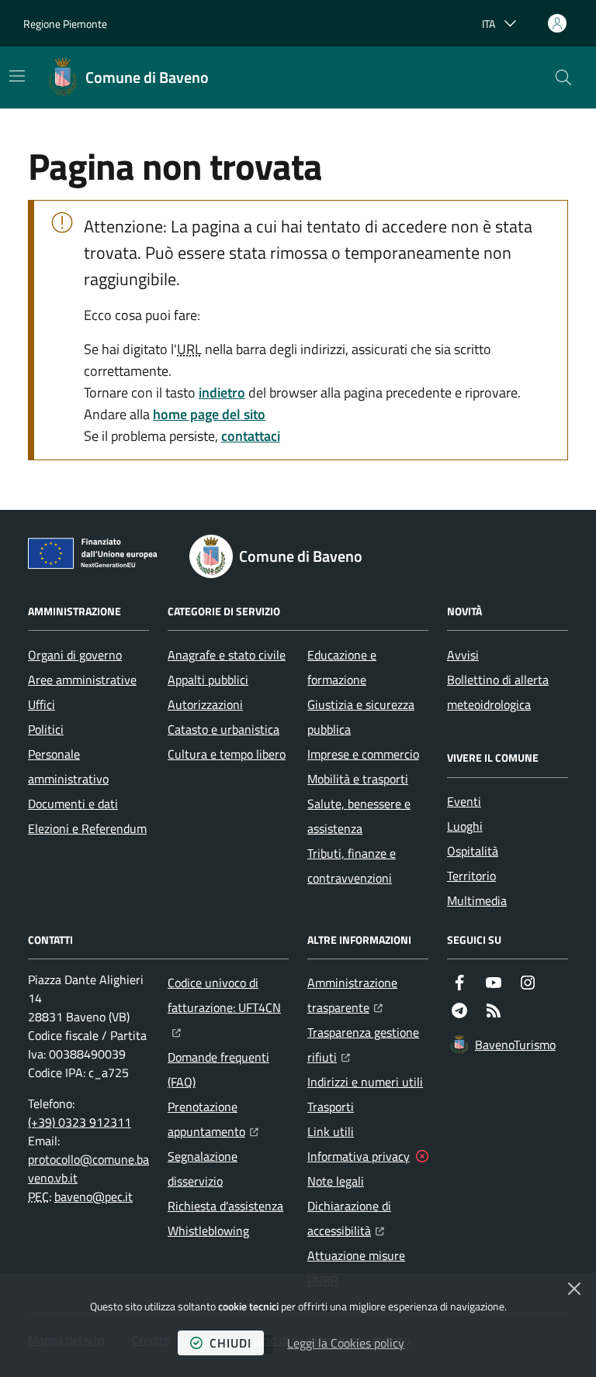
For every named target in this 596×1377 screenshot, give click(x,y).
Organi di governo (75, 654)
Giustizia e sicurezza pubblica (360, 716)
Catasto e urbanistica (223, 729)
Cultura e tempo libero (227, 754)
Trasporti (330, 1106)
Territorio (471, 875)
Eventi (464, 801)
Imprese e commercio (363, 754)
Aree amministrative (82, 679)
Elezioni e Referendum (87, 828)
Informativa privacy (358, 1156)
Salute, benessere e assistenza (359, 816)
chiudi (230, 1343)
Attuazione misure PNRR (356, 1267)
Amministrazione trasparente (367, 995)
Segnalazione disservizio (202, 1168)
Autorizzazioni (205, 704)
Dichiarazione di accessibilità (367, 1218)
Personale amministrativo (68, 766)
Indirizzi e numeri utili (365, 1081)
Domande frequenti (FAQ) (218, 1069)
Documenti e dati (73, 803)
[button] (563, 77)
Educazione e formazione (341, 667)
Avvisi (463, 654)
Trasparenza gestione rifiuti (367, 1044)
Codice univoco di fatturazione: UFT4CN (228, 995)
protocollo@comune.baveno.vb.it (88, 1168)
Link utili (330, 1131)
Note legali (335, 1181)
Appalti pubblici (208, 679)
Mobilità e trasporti (357, 778)
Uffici (41, 704)
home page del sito (209, 414)
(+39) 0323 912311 (79, 1122)
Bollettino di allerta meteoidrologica (498, 692)
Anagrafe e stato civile (227, 654)
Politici (46, 729)
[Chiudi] (574, 1288)
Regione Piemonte (65, 23)
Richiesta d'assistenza (225, 1205)
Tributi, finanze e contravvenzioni (351, 865)
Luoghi (465, 826)
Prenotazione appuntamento (228, 1119)
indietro (222, 392)
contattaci (250, 435)
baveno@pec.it (93, 1196)
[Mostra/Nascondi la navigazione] (17, 76)
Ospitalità (472, 851)
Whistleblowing (208, 1230)
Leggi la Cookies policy (345, 1343)
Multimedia (477, 900)
